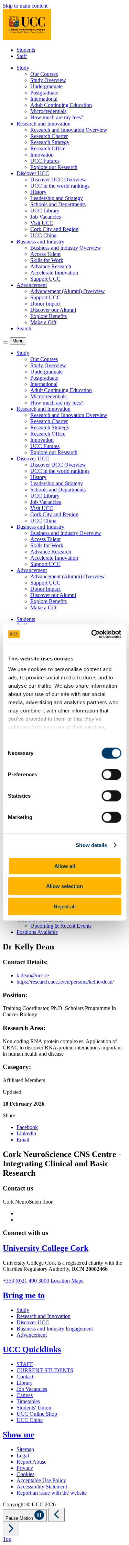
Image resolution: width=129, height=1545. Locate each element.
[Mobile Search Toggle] (5, 342)
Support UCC (45, 279)
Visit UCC (41, 223)
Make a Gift (43, 322)
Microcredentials (48, 111)
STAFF (25, 1364)
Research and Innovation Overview (68, 130)
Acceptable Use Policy (41, 1480)
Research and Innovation (44, 1316)
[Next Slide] (11, 1529)
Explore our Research (53, 167)
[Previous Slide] (56, 1515)
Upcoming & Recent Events (61, 926)
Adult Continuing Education (61, 105)
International (43, 99)
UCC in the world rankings (59, 186)
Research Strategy (49, 142)
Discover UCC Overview (58, 179)
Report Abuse (31, 1462)
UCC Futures (45, 161)
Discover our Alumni (53, 310)
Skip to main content (25, 6)
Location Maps (67, 1281)
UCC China (43, 235)
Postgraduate (44, 93)
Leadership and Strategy (56, 198)
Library (25, 1383)
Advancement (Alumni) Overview (67, 291)
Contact (25, 1376)
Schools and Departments (58, 204)
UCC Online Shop (37, 1414)
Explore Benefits (48, 316)
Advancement (32, 1335)
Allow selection (64, 886)
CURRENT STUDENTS (45, 1370)
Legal (23, 1455)
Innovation (42, 155)
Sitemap (25, 1449)
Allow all (64, 866)
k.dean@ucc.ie (33, 975)
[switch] (111, 774)
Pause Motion (20, 1518)
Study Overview (48, 80)
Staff (22, 56)
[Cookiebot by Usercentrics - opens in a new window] (92, 634)
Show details (91, 845)
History (38, 192)
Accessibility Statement (42, 1486)
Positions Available (37, 932)
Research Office (47, 148)
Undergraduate (46, 86)
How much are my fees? (56, 117)
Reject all (65, 906)
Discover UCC (33, 1322)
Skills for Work (46, 260)
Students (26, 50)
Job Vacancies (45, 217)
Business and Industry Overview (65, 248)
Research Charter (49, 136)
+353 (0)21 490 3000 (26, 1281)
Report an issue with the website (52, 1493)
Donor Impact (45, 304)
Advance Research (50, 266)
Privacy (25, 1468)
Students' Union (34, 1408)
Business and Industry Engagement (55, 1329)
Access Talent (45, 254)
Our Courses (44, 74)
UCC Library (45, 210)
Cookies (25, 1474)
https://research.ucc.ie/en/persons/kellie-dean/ (65, 982)
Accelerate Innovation (54, 273)
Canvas (25, 1395)
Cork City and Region (54, 229)
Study (23, 1310)
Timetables (28, 1401)
